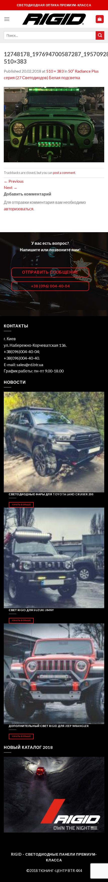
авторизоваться (18, 208)
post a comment (64, 173)
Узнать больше (21, 504)
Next (10, 187)
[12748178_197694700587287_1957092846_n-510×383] (54, 124)
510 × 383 (55, 71)
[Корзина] (100, 19)
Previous (14, 181)
